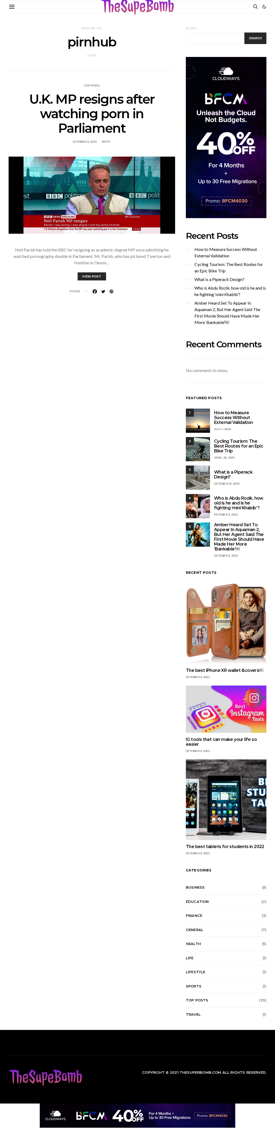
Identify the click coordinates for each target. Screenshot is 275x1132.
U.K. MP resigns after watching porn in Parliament (91, 113)
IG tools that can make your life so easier (221, 742)
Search (192, 28)
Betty (106, 141)
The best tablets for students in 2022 (225, 846)
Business (195, 887)
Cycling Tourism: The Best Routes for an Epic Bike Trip (228, 267)
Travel (193, 1014)
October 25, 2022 (227, 483)
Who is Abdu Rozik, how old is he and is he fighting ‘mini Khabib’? (230, 291)
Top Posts (91, 85)
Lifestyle (195, 972)
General (194, 930)
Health (193, 944)
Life (190, 958)
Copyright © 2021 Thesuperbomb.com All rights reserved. (204, 1072)
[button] (264, 7)
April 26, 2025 (224, 457)
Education (197, 901)
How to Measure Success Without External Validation (225, 252)
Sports (193, 986)
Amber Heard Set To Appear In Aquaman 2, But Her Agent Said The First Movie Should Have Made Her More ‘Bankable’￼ (227, 312)
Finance (194, 915)
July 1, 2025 (222, 429)
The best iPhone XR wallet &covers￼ (224, 670)
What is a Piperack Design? (219, 279)
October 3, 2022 (85, 141)
